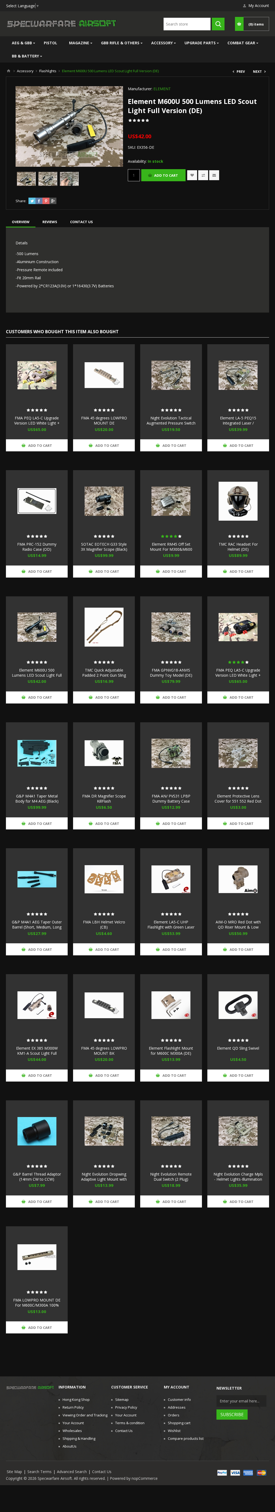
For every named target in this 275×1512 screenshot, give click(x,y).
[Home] (8, 71)
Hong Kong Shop (76, 1399)
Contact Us (124, 1430)
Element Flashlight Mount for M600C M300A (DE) (171, 1051)
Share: (21, 200)
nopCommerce (145, 1478)
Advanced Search (72, 1471)
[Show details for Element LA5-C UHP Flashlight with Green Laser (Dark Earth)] (171, 879)
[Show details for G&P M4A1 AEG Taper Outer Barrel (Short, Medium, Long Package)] (37, 879)
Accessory (162, 42)
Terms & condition (129, 1422)
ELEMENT (162, 88)
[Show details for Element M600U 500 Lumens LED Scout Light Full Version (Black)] (37, 627)
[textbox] (187, 24)
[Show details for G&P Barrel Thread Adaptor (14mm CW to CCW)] (37, 1131)
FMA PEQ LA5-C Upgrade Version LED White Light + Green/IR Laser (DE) (37, 423)
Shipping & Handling (79, 1438)
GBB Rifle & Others (120, 42)
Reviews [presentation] (49, 221)
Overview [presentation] (21, 221)
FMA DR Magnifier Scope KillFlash (104, 798)
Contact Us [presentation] (81, 221)
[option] (26, 178)
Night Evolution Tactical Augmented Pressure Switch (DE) (171, 423)
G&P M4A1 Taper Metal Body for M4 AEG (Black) (37, 798)
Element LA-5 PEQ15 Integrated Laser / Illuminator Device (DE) (238, 423)
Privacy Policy (126, 1407)
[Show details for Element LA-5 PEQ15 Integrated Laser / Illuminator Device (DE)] (238, 375)
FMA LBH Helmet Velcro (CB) (104, 924)
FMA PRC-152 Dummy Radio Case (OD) (36, 547)
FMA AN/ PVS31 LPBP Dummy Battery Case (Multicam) (171, 801)
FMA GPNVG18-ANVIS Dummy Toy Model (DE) (171, 673)
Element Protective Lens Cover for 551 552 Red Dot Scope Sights (238, 801)
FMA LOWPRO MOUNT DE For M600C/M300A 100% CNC (36, 1305)
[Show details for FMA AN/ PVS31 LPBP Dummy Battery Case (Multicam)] (171, 753)
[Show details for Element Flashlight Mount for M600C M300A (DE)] (171, 1005)
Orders (173, 1415)
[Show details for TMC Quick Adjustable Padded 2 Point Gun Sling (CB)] (104, 627)
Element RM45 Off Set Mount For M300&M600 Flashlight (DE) (171, 549)
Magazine (79, 42)
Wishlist (174, 1430)
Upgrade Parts (200, 42)
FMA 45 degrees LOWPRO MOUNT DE (104, 420)
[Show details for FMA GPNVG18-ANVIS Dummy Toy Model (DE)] (171, 627)
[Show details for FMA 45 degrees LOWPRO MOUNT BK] (104, 1005)
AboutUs (70, 1446)
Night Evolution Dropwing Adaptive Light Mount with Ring (104, 1179)
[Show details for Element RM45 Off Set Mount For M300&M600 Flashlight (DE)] (171, 501)
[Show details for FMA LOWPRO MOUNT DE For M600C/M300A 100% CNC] (37, 1257)
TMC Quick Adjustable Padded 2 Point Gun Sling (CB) (104, 675)
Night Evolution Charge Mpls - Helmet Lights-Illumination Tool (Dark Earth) (238, 1179)
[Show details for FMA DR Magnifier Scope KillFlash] (104, 753)
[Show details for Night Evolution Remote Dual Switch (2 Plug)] (171, 1131)
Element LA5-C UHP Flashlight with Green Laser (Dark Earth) (170, 927)
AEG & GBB (22, 42)
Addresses (177, 1407)
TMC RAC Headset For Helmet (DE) (238, 547)
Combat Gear (241, 42)
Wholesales (72, 1430)
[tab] (20, 221)
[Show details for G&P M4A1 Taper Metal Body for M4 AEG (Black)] (37, 753)
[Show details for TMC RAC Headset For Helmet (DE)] (238, 501)
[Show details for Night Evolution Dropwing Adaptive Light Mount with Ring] (104, 1131)
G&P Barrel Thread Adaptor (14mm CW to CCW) (37, 1177)
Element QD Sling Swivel (238, 1048)
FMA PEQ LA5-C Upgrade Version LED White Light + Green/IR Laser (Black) (238, 675)
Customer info (179, 1399)
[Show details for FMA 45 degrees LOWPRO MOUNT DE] (104, 375)
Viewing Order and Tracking (85, 1415)
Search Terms (39, 1471)
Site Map (14, 1471)
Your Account (73, 1422)
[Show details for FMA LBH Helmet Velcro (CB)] (104, 879)
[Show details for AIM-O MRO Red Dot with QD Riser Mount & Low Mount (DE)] (238, 879)
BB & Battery (25, 56)
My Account (258, 5)
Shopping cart (179, 1422)
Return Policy (73, 1407)
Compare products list (186, 1438)
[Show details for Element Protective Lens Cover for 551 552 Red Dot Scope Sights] (238, 753)
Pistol (50, 42)
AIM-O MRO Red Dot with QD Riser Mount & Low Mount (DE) (238, 927)
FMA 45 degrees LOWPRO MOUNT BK (104, 1051)
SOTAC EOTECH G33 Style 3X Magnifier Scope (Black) (104, 547)
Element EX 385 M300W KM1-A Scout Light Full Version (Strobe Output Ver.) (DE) (37, 1056)
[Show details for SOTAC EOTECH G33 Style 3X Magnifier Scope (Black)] (104, 501)
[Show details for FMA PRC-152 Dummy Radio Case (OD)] (37, 501)
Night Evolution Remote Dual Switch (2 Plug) (171, 1177)
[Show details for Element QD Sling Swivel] (238, 1005)
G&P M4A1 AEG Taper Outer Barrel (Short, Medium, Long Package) (37, 927)
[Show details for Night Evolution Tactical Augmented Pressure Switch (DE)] (171, 375)
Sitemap (122, 1399)
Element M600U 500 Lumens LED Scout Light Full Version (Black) (37, 675)
